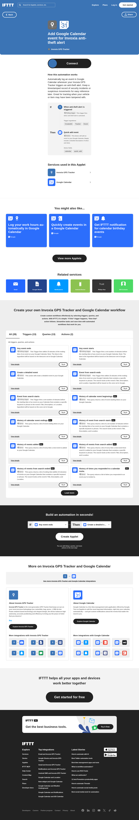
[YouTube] (99, 810)
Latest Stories (78, 749)
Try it (63, 364)
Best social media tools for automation (85, 792)
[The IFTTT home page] (8, 5)
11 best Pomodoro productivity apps (85, 779)
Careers (35, 810)
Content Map (26, 775)
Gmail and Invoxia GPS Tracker (49, 765)
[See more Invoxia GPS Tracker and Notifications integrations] (18, 653)
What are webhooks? (79, 775)
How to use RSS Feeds (80, 771)
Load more (69, 493)
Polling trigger (24, 351)
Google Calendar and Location (49, 777)
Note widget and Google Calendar (50, 781)
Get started (128, 5)
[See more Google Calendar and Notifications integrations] (82, 653)
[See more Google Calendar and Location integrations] (82, 642)
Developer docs (28, 788)
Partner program (46, 810)
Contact (57, 810)
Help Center (26, 771)
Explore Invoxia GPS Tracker (23, 626)
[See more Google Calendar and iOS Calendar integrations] (101, 653)
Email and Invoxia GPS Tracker (49, 754)
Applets (25, 762)
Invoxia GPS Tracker (16, 607)
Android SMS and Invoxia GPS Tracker (52, 773)
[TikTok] (109, 810)
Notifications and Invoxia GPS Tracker (52, 769)
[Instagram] (93, 810)
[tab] (13, 334)
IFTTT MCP (26, 767)
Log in (114, 5)
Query (83, 399)
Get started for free (69, 697)
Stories (24, 758)
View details (15, 364)
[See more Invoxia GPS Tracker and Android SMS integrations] (37, 653)
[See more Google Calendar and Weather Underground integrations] (121, 642)
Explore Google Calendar (86, 621)
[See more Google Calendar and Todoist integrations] (121, 653)
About (72, 810)
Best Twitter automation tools (82, 758)
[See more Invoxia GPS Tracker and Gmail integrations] (56, 642)
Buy (10, 620)
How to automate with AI (80, 754)
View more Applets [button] (69, 258)
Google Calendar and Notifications (50, 792)
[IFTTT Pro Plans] (115, 396)
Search (24, 779)
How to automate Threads (81, 783)
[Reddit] (115, 810)
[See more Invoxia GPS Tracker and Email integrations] (18, 642)
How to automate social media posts (84, 788)
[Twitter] (104, 810)
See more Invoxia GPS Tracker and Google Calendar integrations (69, 581)
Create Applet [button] (69, 536)
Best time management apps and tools (85, 762)
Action (21, 375)
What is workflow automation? (82, 767)
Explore (95, 5)
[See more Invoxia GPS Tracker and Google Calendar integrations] (56, 653)
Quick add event (71, 132)
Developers (26, 810)
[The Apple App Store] (110, 750)
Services (25, 754)
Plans (105, 5)
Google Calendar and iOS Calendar (50, 796)
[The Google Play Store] (110, 755)
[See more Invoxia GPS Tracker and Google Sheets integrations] (37, 642)
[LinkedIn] (88, 810)
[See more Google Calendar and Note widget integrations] (101, 642)
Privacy (65, 810)
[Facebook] (83, 810)
